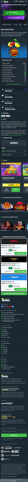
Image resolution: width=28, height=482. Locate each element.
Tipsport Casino (6, 282)
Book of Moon (5, 230)
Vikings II (18, 230)
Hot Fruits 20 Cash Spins (20, 211)
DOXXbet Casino (6, 246)
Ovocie (3, 116)
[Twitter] (5, 306)
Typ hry (7, 95)
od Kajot (6, 6)
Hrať (15, 189)
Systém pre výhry (9, 107)
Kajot (22, 121)
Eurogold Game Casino (8, 264)
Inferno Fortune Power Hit (7, 211)
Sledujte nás (4, 304)
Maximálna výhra (9, 101)
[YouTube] (10, 306)
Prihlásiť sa (14, 435)
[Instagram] (7, 306)
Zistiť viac (14, 480)
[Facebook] (2, 306)
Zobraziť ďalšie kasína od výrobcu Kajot (14, 293)
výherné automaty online (15, 135)
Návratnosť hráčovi (9, 89)
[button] (25, 89)
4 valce (8, 116)
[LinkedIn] (13, 306)
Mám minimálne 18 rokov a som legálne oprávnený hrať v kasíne (13, 439)
